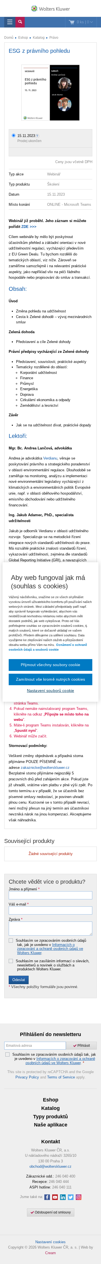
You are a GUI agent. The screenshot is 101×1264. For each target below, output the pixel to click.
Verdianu (50, 458)
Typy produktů (50, 1116)
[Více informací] (38, 136)
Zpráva (15, 920)
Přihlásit (83, 1046)
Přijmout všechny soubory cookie (50, 664)
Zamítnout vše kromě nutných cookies (50, 679)
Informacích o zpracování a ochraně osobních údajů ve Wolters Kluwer (50, 949)
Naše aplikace (50, 1125)
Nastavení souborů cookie (50, 690)
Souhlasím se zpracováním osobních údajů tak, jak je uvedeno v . (51, 947)
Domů (8, 38)
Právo (53, 38)
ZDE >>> (28, 227)
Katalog (39, 38)
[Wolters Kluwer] (50, 8)
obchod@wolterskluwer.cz (50, 1166)
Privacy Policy (27, 1077)
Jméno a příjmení (24, 889)
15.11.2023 (26, 136)
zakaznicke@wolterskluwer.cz (45, 767)
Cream (50, 1253)
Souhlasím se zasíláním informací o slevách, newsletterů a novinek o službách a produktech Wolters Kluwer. (52, 965)
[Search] (20, 22)
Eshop (23, 38)
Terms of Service (61, 1077)
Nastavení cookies (50, 1242)
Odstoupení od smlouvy (52, 1212)
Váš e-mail (19, 904)
